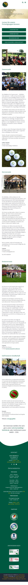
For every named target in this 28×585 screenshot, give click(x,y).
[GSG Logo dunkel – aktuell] (14, 390)
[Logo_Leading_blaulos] (14, 513)
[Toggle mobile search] (22, 2)
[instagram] (14, 464)
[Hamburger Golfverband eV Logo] (14, 533)
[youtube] (16, 464)
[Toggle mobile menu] (25, 2)
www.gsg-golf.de (11, 418)
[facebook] (11, 464)
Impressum (5, 576)
